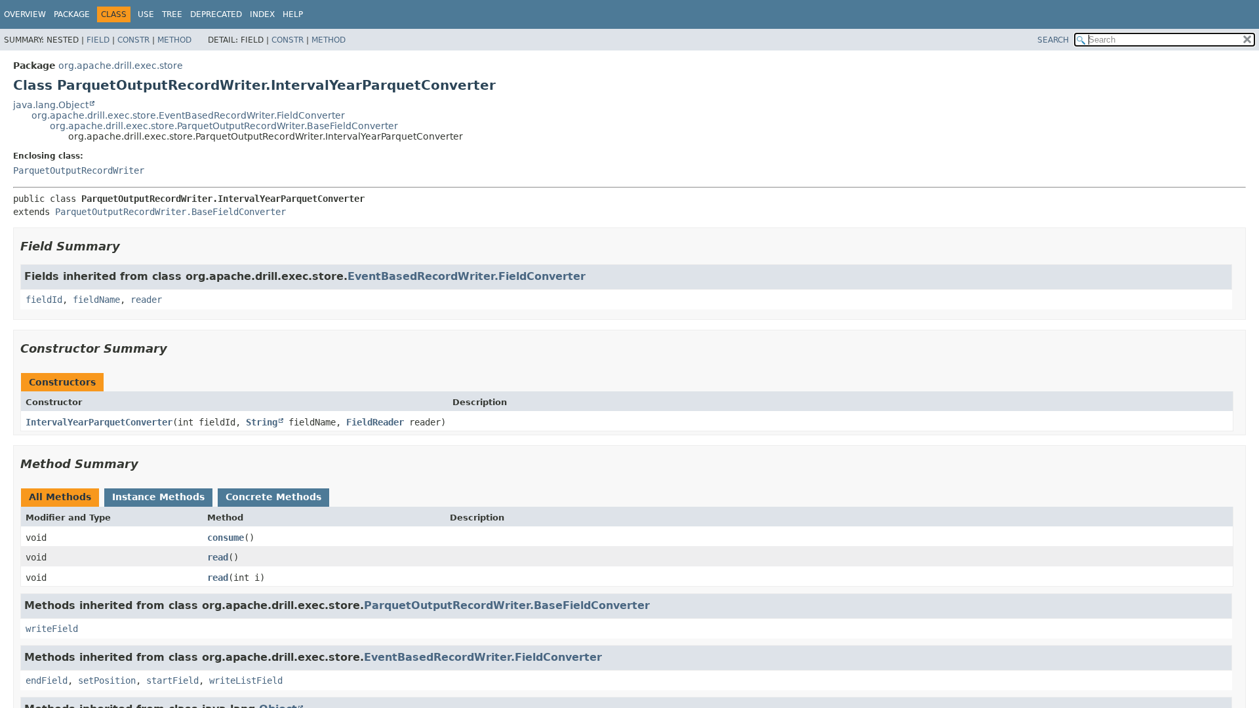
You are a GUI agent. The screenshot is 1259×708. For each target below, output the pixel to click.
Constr (133, 40)
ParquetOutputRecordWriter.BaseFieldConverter (170, 211)
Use (146, 14)
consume (225, 537)
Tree (172, 14)
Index (262, 14)
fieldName (96, 299)
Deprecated (216, 14)
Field (98, 40)
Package (72, 14)
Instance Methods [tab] (158, 497)
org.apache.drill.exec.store (120, 65)
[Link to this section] (129, 246)
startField (172, 680)
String (261, 422)
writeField (52, 628)
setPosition (107, 680)
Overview (25, 14)
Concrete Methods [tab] (273, 497)
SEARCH (1053, 40)
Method (174, 40)
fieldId (44, 299)
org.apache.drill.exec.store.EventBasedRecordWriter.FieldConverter (188, 115)
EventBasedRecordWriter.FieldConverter (467, 276)
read (217, 557)
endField (47, 680)
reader (146, 299)
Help (293, 14)
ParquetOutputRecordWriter (78, 170)
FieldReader (375, 422)
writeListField (246, 680)
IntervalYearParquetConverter (99, 422)
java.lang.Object (51, 105)
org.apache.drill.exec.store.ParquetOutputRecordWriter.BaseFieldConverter (224, 126)
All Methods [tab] (60, 497)
